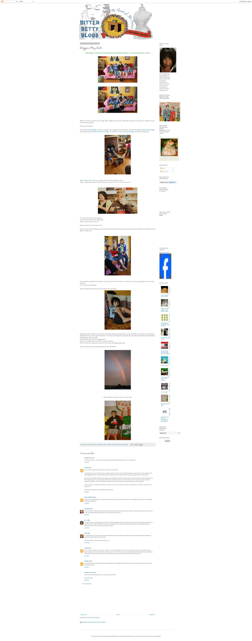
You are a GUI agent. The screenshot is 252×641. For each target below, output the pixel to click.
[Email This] (135, 445)
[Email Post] (131, 444)
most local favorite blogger (127, 131)
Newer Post (83, 614)
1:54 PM (86, 503)
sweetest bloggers (91, 130)
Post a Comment (86, 583)
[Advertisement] (117, 599)
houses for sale (88, 572)
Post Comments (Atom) (93, 617)
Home (118, 614)
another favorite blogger (148, 130)
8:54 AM (86, 492)
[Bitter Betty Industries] (165, 278)
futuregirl (86, 508)
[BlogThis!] (136, 445)
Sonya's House (88, 180)
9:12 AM (86, 556)
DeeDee (86, 561)
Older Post (152, 614)
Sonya (86, 548)
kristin (86, 467)
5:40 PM (86, 515)
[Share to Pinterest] (142, 445)
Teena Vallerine (88, 497)
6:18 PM (86, 528)
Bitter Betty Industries (164, 252)
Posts (163, 168)
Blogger (159, 636)
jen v (85, 520)
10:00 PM (86, 542)
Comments (165, 171)
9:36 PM (86, 580)
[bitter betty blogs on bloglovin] (167, 183)
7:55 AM (86, 462)
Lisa (85, 533)
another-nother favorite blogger (100, 131)
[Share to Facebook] (140, 445)
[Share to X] (138, 445)
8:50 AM (86, 567)
